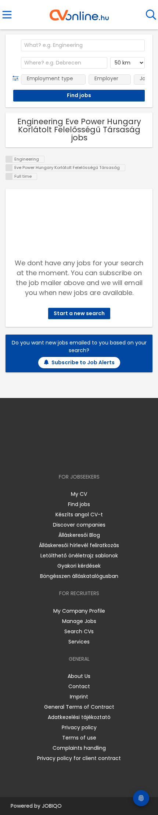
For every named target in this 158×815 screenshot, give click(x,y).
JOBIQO (52, 806)
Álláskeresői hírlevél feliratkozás (79, 545)
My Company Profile (79, 611)
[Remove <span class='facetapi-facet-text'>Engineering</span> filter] (9, 159)
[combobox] (83, 45)
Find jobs (79, 504)
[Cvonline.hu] (79, 12)
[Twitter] (97, 456)
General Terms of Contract (79, 707)
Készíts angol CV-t (79, 514)
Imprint (79, 696)
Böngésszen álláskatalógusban (79, 576)
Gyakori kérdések (79, 565)
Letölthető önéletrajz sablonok (79, 555)
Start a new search (79, 313)
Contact (79, 686)
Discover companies (79, 524)
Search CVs (79, 631)
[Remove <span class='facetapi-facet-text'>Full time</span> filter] (9, 176)
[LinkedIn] (86, 456)
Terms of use (79, 737)
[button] (17, 78)
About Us (79, 676)
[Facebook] (62, 456)
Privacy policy (79, 727)
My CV (79, 494)
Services (79, 641)
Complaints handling (79, 748)
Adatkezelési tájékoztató (79, 717)
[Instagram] (74, 456)
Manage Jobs (79, 621)
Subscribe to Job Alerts (83, 362)
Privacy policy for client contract (79, 758)
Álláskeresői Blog (79, 535)
